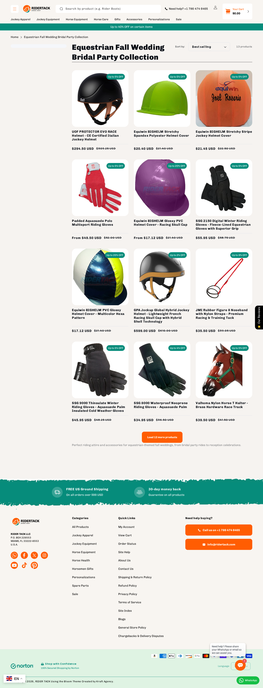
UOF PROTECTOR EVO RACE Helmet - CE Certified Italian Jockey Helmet (95, 135)
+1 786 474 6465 (196, 8)
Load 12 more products (162, 437)
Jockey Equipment (84, 543)
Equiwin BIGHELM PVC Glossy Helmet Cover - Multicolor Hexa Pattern (98, 314)
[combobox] (108, 9)
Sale (75, 594)
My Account (126, 527)
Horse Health (81, 560)
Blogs (122, 619)
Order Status (127, 543)
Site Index (125, 610)
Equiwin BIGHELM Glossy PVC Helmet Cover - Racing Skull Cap (160, 223)
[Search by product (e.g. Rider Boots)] (61, 9)
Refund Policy (127, 585)
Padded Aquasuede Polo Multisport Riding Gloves (92, 223)
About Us (124, 560)
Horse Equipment (84, 552)
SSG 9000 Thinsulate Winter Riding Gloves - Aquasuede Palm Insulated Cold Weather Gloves (98, 407)
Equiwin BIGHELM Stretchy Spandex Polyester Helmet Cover (161, 134)
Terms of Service (129, 602)
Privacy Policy (127, 594)
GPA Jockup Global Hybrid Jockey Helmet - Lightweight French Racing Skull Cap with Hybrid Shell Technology (161, 316)
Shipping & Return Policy (135, 577)
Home (14, 37)
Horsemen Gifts (82, 568)
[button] (15, 9)
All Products (80, 527)
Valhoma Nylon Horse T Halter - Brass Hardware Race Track (222, 405)
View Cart (125, 535)
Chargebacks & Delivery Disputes (141, 635)
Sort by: (180, 46)
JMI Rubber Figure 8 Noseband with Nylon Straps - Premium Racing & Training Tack (222, 314)
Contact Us (125, 568)
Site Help (124, 552)
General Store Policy (132, 627)
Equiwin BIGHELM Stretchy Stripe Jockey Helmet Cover (224, 134)
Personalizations (83, 577)
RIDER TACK (42, 681)
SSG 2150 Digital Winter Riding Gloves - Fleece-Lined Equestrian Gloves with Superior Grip (223, 225)
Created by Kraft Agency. (98, 681)
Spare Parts (80, 585)
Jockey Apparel (82, 535)
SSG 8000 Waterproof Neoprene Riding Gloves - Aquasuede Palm (161, 405)
